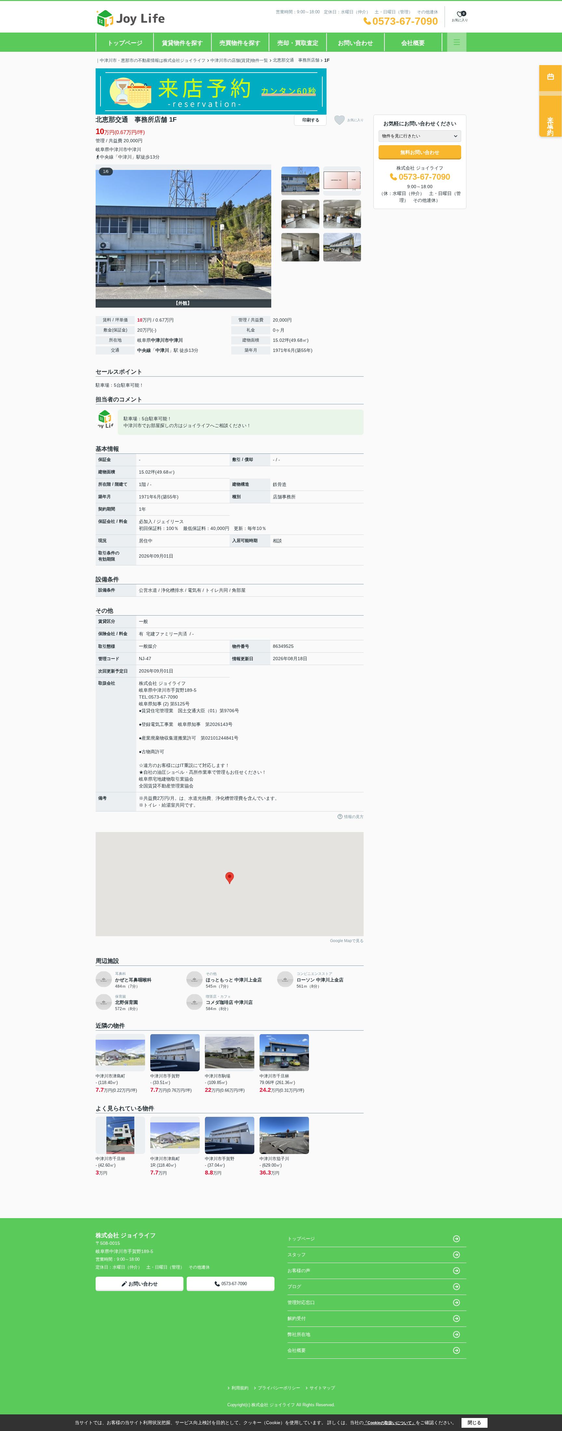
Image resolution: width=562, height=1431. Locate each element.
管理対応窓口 (301, 1302)
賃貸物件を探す (182, 43)
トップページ (124, 43)
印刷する (310, 120)
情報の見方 (354, 816)
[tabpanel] (321, 214)
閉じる (474, 1422)
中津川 (134, 149)
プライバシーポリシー (279, 1387)
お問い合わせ (355, 43)
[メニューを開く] (456, 42)
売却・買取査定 (297, 43)
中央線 (144, 350)
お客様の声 (299, 1270)
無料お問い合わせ (419, 152)
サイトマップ (322, 1387)
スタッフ (297, 1254)
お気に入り (355, 120)
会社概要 (413, 43)
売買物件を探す (240, 43)
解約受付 (297, 1318)
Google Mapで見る (347, 940)
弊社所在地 (299, 1334)
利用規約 (240, 1387)
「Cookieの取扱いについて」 (390, 1423)
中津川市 (118, 149)
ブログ (294, 1286)
